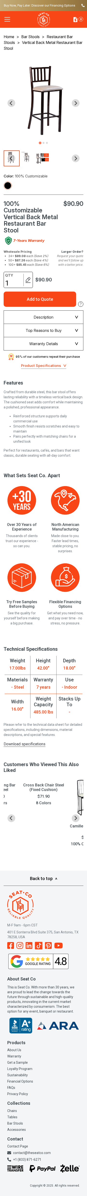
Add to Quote (40, 299)
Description (43, 317)
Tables (12, 1117)
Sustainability (17, 1075)
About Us (14, 1050)
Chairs (12, 1110)
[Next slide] (76, 103)
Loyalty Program (19, 1068)
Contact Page (17, 1146)
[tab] (40, 143)
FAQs (11, 1087)
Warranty (14, 1056)
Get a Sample (17, 1062)
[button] (28, 158)
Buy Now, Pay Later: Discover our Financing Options (39, 5)
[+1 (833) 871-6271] (82, 5)
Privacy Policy (17, 1094)
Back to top (41, 878)
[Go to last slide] (11, 103)
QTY (9, 275)
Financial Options (20, 1081)
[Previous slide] (11, 818)
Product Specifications (41, 365)
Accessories (16, 1129)
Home (9, 36)
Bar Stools (30, 36)
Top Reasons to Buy (44, 330)
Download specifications (24, 744)
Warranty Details (43, 343)
